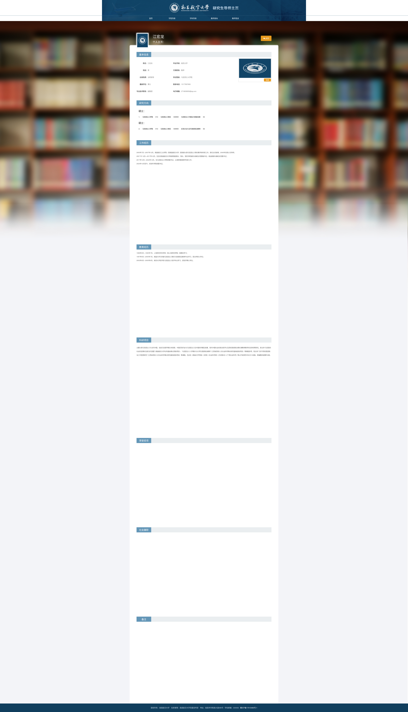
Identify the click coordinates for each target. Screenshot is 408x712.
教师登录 (235, 18)
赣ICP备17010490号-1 (248, 707)
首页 (151, 18)
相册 (267, 80)
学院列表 (172, 18)
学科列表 (193, 18)
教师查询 (214, 18)
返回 (267, 38)
